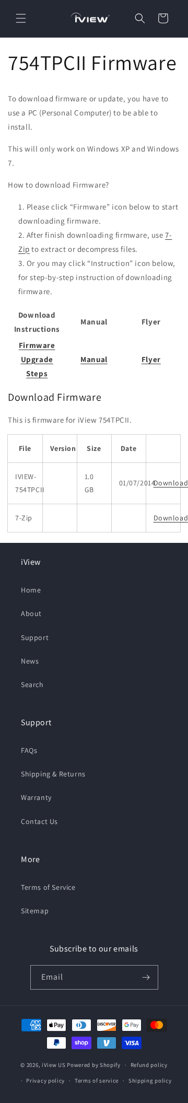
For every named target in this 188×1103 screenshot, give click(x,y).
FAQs (29, 750)
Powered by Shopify (94, 1065)
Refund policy (149, 1065)
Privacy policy (45, 1080)
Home (31, 590)
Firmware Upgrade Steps (37, 359)
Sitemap (35, 910)
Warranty (36, 797)
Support (35, 637)
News (30, 661)
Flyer (151, 359)
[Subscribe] (146, 977)
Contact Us (39, 821)
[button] (20, 18)
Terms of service (97, 1080)
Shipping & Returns (53, 774)
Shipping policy (150, 1080)
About (31, 613)
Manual (94, 359)
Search (32, 684)
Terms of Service (48, 887)
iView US (54, 1065)
